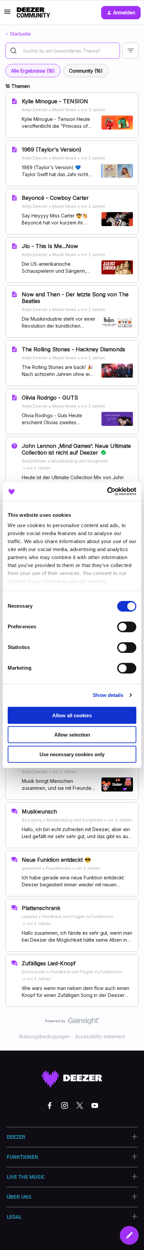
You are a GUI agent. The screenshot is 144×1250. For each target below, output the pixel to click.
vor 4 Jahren (38, 978)
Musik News (64, 109)
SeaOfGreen (34, 461)
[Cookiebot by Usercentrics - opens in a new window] (107, 491)
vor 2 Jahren (93, 158)
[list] (63, 109)
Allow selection (72, 735)
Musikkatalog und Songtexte (79, 461)
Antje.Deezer (35, 109)
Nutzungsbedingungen (44, 1036)
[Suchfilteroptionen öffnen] (131, 51)
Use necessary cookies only (72, 754)
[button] (7, 14)
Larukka (29, 916)
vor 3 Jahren (93, 109)
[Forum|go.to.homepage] (33, 12)
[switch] (126, 626)
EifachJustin (34, 971)
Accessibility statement (100, 1036)
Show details (108, 695)
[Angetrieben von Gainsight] (72, 1023)
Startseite (20, 34)
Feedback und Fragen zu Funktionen (78, 916)
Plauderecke (58, 868)
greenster (31, 868)
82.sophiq (32, 819)
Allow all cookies (72, 715)
